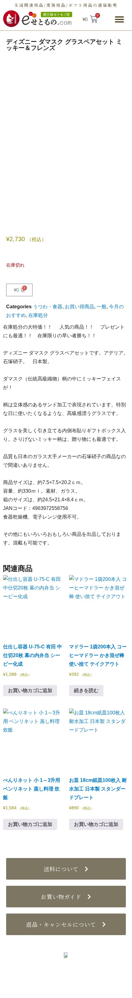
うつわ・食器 (47, 306)
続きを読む (86, 690)
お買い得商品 (79, 306)
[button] (119, 19)
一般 (102, 306)
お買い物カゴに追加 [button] (30, 690)
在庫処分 (38, 315)
